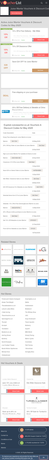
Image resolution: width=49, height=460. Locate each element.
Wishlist (3, 447)
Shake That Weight (7, 302)
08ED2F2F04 (16, 208)
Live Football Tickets (8, 345)
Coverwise (28, 342)
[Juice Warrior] (4, 11)
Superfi (27, 329)
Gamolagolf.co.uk (7, 319)
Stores (3, 443)
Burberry (4, 338)
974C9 (33, 228)
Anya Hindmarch (30, 319)
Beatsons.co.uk (6, 332)
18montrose (29, 348)
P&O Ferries (29, 345)
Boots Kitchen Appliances (10, 348)
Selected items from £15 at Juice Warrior (15, 195)
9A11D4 (14, 141)
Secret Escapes (6, 342)
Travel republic (29, 322)
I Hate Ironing (6, 312)
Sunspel (4, 325)
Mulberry (28, 325)
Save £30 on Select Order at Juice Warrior (16, 170)
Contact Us (4, 435)
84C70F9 (40, 187)
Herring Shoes (6, 335)
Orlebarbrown (6, 355)
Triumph (4, 322)
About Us (4, 431)
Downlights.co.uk (30, 299)
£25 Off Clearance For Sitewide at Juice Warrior (17, 187)
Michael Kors (6, 352)
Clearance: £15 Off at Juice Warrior (14, 162)
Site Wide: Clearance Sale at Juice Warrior (16, 179)
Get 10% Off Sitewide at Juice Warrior (14, 220)
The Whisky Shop (30, 312)
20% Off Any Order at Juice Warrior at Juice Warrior (19, 145)
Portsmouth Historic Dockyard (11, 299)
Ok (43, 457)
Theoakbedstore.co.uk (8, 305)
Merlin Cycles (29, 338)
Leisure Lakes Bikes (8, 309)
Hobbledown (29, 305)
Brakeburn (28, 309)
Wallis (27, 302)
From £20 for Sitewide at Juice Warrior (15, 228)
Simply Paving (29, 335)
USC (26, 315)
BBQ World (28, 332)
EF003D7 (33, 220)
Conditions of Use (6, 439)
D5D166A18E (16, 158)
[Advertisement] (24, 81)
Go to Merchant (16, 13)
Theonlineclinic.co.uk (8, 315)
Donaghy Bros (29, 352)
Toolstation (5, 329)
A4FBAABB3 (37, 170)
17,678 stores (29, 430)
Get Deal (41, 145)
